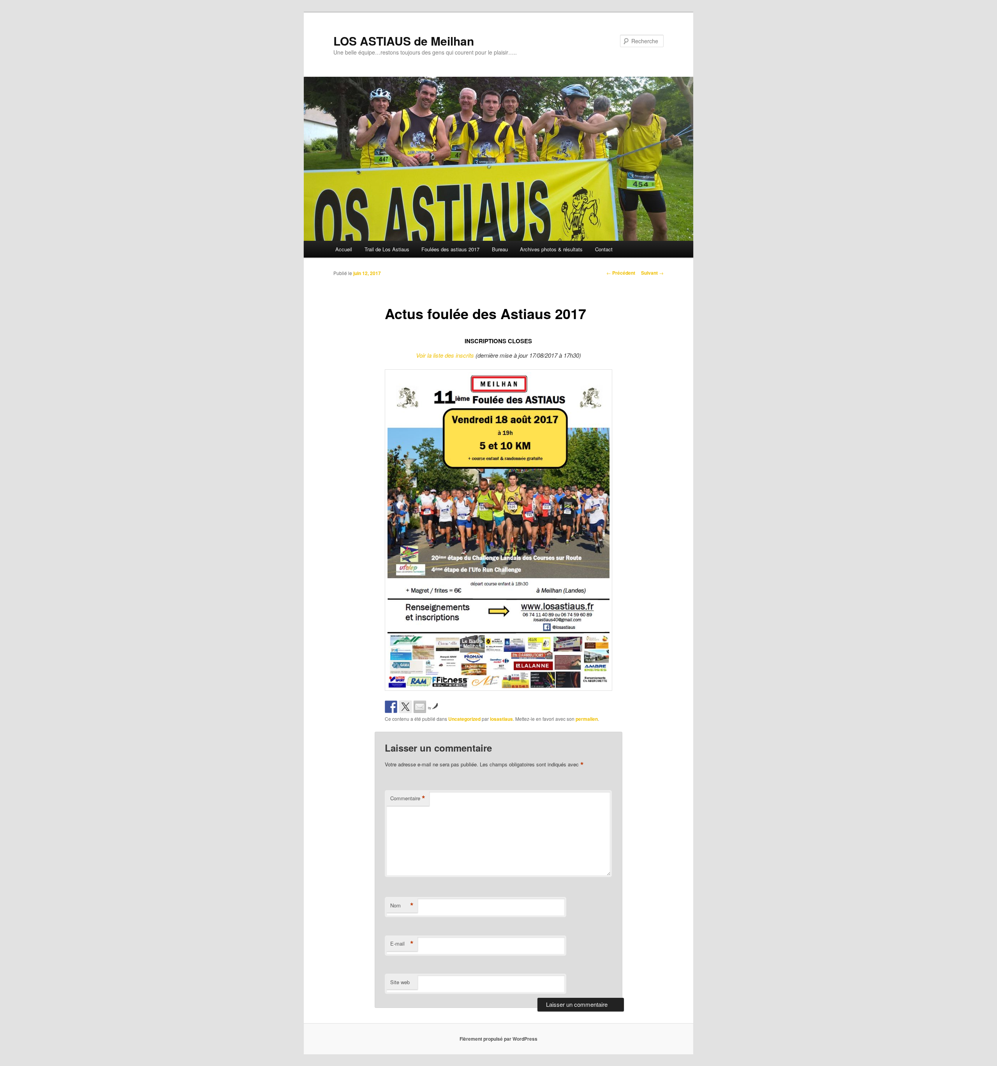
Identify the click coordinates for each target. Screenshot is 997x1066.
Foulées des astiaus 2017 (450, 249)
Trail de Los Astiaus (387, 249)
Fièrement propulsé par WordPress (498, 1038)
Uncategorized (464, 718)
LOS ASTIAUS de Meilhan (403, 40)
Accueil (343, 249)
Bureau (500, 249)
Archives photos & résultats (551, 249)
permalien (587, 718)
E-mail (402, 943)
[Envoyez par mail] (420, 707)
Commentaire (407, 798)
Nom (402, 905)
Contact (604, 249)
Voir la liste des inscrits (445, 355)
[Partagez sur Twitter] (405, 707)
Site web (400, 982)
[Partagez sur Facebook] (391, 707)
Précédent (620, 272)
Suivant (652, 272)
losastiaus (501, 718)
